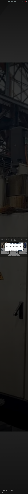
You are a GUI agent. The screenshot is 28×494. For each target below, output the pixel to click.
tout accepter (19, 250)
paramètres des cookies (12, 250)
